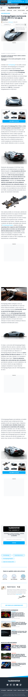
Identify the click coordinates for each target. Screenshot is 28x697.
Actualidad (3, 10)
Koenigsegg (11, 65)
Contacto (5, 694)
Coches (14, 10)
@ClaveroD (11, 22)
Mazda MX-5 (3, 5)
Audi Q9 (23, 5)
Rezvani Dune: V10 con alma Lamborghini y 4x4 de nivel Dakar (13, 59)
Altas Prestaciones (5, 13)
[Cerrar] (26, 27)
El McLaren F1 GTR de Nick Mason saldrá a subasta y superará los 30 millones (13, 56)
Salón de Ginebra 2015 (8, 561)
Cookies (15, 694)
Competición (9, 10)
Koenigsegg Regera (7, 225)
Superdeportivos (19, 555)
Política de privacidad (20, 694)
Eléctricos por (8, 4)
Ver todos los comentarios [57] (14, 605)
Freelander (19, 5)
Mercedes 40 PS (12, 5)
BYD (7, 5)
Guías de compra (21, 10)
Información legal (10, 694)
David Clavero (5, 22)
